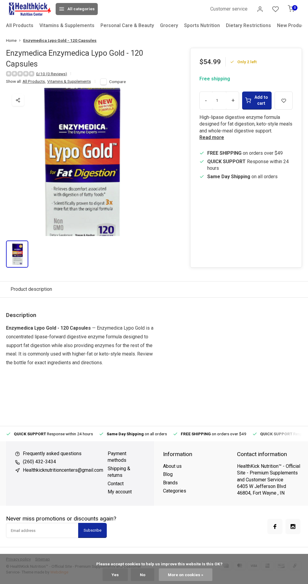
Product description (31, 289)
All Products (19, 25)
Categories (174, 491)
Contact (116, 483)
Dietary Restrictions (248, 25)
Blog (168, 474)
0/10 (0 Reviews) (51, 73)
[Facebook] (274, 526)
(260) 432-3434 (39, 461)
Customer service (229, 9)
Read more (211, 137)
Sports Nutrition (202, 25)
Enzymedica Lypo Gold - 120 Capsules (60, 40)
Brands (170, 483)
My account (120, 492)
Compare (117, 81)
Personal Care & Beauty (127, 25)
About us (172, 466)
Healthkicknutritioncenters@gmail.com (63, 470)
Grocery (169, 25)
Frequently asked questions (52, 453)
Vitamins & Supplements (66, 25)
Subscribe (92, 530)
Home (11, 40)
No (142, 574)
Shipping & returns (119, 472)
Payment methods (117, 457)
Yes (115, 574)
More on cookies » (185, 574)
